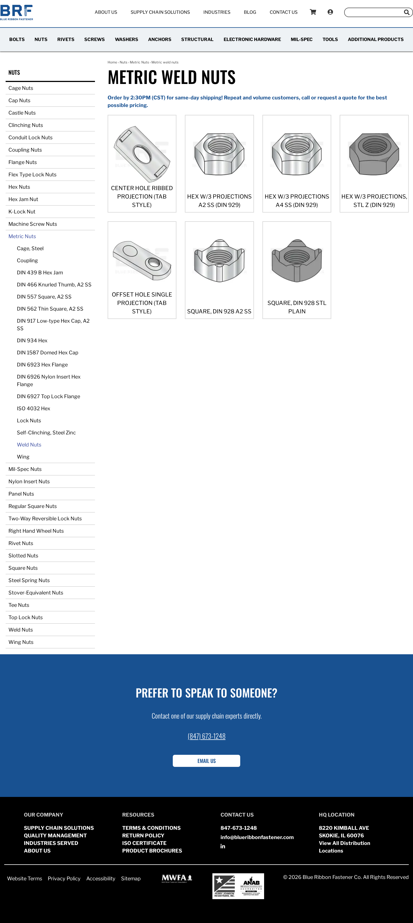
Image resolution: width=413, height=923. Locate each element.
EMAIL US (207, 760)
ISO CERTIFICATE (144, 843)
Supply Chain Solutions (160, 12)
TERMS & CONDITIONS (151, 828)
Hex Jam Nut (23, 199)
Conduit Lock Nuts (30, 137)
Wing (23, 457)
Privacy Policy (64, 878)
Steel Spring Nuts (29, 580)
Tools (330, 39)
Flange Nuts (22, 162)
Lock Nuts (29, 420)
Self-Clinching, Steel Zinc (46, 433)
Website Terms (24, 878)
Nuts (41, 39)
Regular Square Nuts (32, 506)
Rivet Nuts (20, 543)
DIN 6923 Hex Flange (42, 365)
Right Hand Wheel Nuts (36, 531)
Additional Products (376, 39)
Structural (197, 39)
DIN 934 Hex (32, 340)
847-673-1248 (239, 828)
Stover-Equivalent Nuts (35, 593)
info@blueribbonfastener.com (257, 837)
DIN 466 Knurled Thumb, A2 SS (54, 285)
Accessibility (100, 878)
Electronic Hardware (252, 39)
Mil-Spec (302, 39)
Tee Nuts (18, 605)
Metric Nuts (22, 236)
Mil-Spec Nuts (25, 469)
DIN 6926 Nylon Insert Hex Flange (49, 380)
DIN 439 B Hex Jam (40, 272)
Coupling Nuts (25, 150)
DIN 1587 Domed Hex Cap (47, 352)
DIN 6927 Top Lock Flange (48, 396)
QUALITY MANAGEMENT (55, 835)
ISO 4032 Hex (33, 408)
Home (112, 62)
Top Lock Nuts (25, 617)
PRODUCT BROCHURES (152, 851)
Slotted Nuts (23, 556)
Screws (94, 39)
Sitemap (131, 878)
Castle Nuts (22, 113)
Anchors (159, 39)
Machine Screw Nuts (32, 224)
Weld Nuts (29, 445)
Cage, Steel (30, 248)
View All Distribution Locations (344, 847)
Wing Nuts (20, 642)
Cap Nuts (19, 100)
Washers (126, 39)
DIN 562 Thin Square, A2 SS (50, 309)
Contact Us (284, 12)
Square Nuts (23, 568)
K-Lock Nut (21, 212)
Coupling (27, 260)
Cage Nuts (20, 88)
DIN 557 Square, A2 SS (44, 297)
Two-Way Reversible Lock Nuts (45, 518)
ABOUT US (37, 851)
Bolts (17, 39)
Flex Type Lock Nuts (32, 174)
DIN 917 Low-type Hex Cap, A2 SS (53, 324)
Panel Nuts (21, 494)
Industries (216, 12)
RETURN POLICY (143, 835)
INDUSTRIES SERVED (51, 843)
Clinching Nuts (25, 125)
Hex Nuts (19, 187)
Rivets (65, 39)
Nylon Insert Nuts (29, 481)
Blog (250, 12)
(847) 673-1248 (207, 736)
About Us (106, 12)
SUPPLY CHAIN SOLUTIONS (59, 828)
